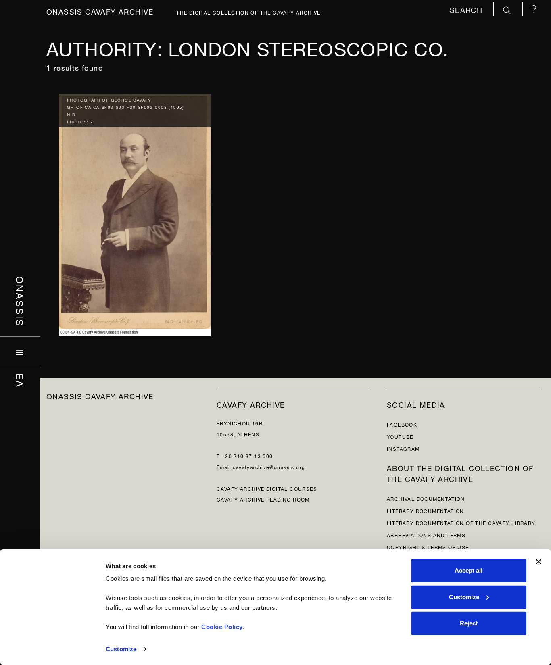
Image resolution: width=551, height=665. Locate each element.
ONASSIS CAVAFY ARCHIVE (100, 395)
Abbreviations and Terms (426, 534)
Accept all (468, 570)
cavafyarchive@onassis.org (269, 466)
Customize (121, 649)
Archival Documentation (426, 498)
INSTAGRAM (403, 448)
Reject (469, 623)
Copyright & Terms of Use (428, 546)
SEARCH (467, 9)
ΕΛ (20, 380)
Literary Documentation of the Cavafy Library (461, 522)
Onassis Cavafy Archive (100, 10)
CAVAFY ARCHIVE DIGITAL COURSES (267, 488)
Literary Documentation (425, 510)
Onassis (20, 301)
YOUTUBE (400, 436)
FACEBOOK (402, 424)
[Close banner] (538, 562)
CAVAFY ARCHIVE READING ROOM (263, 499)
